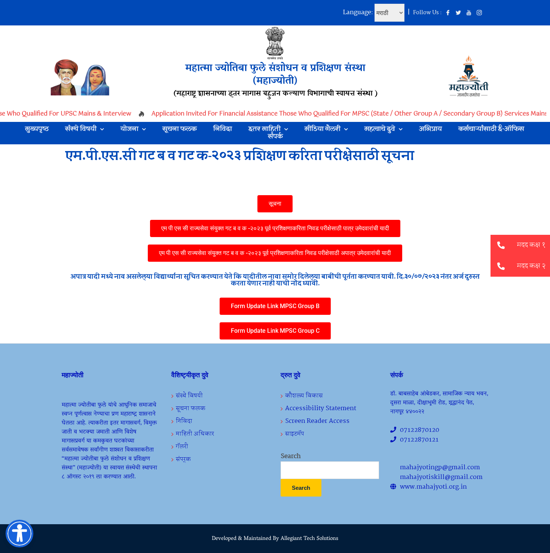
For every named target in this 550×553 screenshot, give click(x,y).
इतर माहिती (264, 129)
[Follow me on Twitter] (458, 13)
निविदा (222, 129)
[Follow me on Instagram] (479, 13)
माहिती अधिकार (195, 434)
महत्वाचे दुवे (379, 129)
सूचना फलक (179, 129)
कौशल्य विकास (304, 396)
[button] (501, 266)
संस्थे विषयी (81, 129)
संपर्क (275, 137)
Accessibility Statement (320, 408)
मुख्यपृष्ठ (37, 129)
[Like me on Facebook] (447, 13)
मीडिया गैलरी (322, 129)
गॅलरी (182, 447)
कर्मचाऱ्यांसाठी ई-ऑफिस (491, 129)
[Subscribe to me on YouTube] (468, 13)
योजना (129, 129)
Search (291, 456)
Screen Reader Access (317, 421)
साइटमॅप (294, 434)
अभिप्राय (430, 129)
